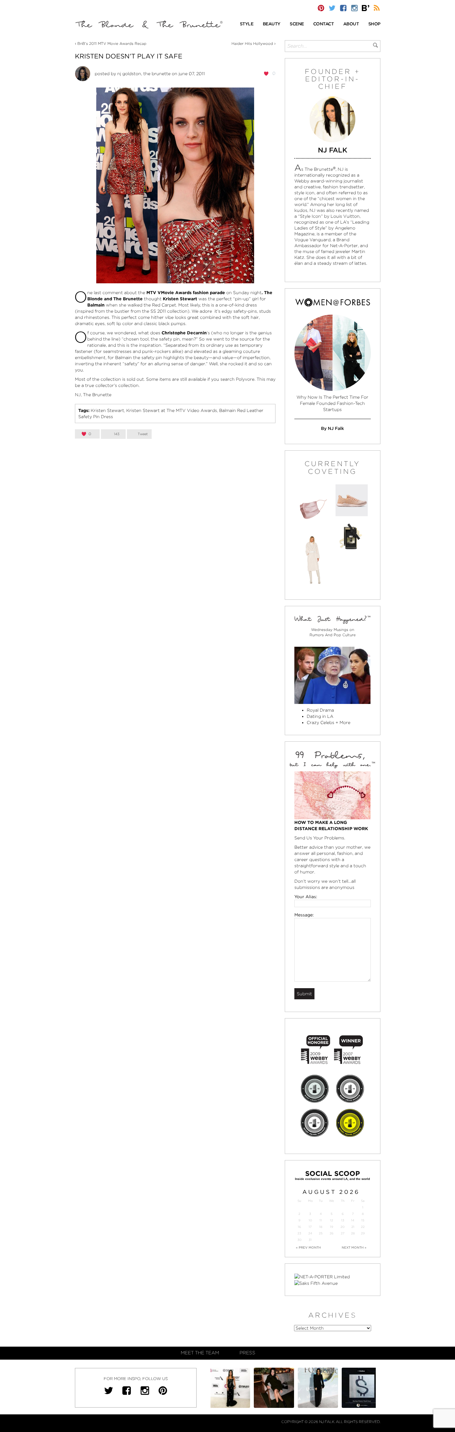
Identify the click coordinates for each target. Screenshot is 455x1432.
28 (353, 1233)
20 (342, 1227)
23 (299, 1233)
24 (310, 1233)
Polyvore (245, 379)
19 (331, 1227)
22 (363, 1227)
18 (320, 1227)
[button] (247, 24)
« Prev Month (308, 1247)
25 (321, 1233)
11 (320, 1220)
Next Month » (354, 1247)
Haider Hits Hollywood (252, 43)
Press (247, 1353)
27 (342, 1233)
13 (342, 1220)
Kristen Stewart (107, 410)
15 (362, 1220)
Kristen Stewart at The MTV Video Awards (171, 410)
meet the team (200, 1353)
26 (331, 1233)
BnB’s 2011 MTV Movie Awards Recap (111, 43)
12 (331, 1220)
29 (363, 1233)
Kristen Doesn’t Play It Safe (128, 56)
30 (299, 1240)
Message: (304, 914)
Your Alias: (305, 896)
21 (352, 1227)
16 (299, 1227)
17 (310, 1227)
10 (310, 1220)
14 (352, 1220)
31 (310, 1240)
